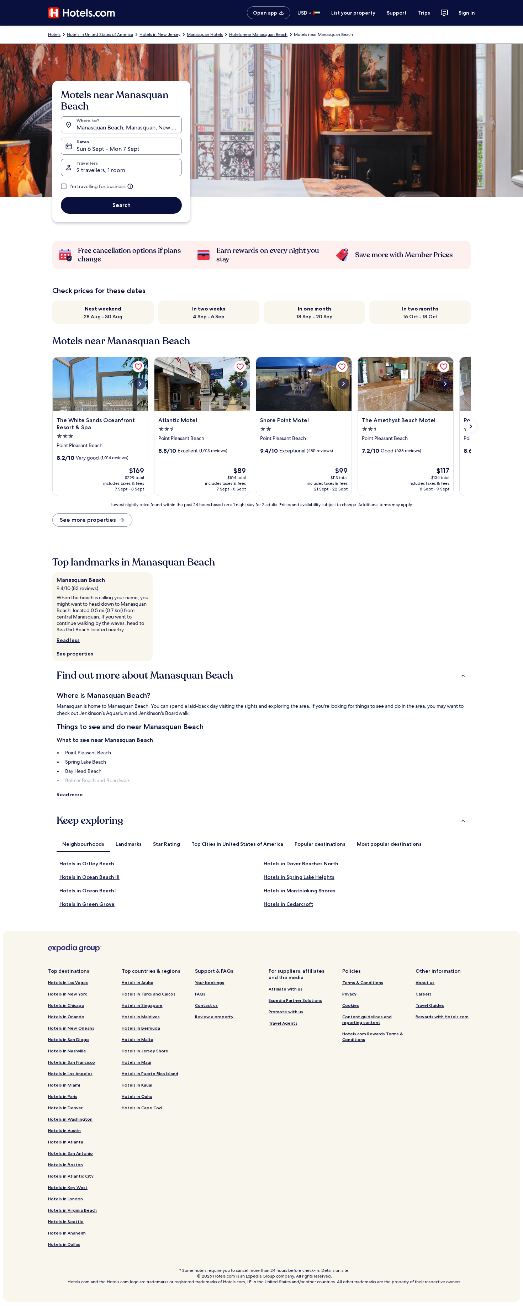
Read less (68, 640)
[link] (138, 366)
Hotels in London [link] (65, 1198)
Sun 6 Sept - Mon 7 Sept (107, 149)
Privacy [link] (349, 994)
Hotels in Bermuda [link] (141, 1028)
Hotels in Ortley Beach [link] (86, 863)
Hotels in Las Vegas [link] (68, 982)
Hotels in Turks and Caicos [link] (148, 994)
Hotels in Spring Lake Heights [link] (299, 877)
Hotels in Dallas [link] (64, 1244)
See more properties (88, 519)
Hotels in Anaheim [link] (67, 1233)
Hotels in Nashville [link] (67, 1050)
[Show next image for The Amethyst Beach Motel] (445, 383)
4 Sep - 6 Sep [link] (208, 316)
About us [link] (425, 982)
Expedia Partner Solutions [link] (295, 1000)
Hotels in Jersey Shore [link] (145, 1050)
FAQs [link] (200, 994)
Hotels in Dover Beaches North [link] (301, 863)
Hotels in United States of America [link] (100, 34)
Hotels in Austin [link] (64, 1130)
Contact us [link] (206, 1005)
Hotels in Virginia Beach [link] (72, 1210)
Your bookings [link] (209, 982)
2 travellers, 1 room (100, 170)
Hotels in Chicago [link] (66, 1005)
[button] (261, 675)
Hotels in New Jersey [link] (159, 34)
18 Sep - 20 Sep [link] (314, 316)
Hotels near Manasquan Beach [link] (258, 34)
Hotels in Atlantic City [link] (71, 1176)
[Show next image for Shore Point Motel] (343, 383)
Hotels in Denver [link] (65, 1107)
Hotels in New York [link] (67, 994)
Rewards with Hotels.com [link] (442, 1016)
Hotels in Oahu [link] (137, 1096)
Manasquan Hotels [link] (205, 34)
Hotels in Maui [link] (136, 1062)
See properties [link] (75, 654)
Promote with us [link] (286, 1011)
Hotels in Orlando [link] (66, 1016)
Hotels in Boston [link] (65, 1164)
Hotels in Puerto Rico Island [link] (150, 1073)
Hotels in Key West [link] (68, 1187)
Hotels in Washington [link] (70, 1119)
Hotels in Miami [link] (64, 1085)
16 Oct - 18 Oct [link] (420, 316)
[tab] (83, 844)
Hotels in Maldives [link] (141, 1016)
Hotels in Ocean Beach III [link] (89, 877)
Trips (424, 13)
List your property (353, 13)
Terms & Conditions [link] (362, 982)
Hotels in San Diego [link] (68, 1039)
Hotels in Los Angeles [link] (70, 1073)
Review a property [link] (214, 1016)
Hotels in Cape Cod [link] (142, 1107)
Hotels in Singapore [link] (142, 1005)
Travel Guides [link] (430, 1005)
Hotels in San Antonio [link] (70, 1153)
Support (397, 13)
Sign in (467, 13)
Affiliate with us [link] (285, 989)
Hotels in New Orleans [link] (71, 1028)
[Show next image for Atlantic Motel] (241, 383)
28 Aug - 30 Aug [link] (103, 316)
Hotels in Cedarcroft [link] (288, 904)
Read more (70, 794)
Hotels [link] (54, 34)
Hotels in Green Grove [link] (87, 904)
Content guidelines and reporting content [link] (367, 1019)
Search (121, 205)
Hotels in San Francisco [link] (71, 1062)
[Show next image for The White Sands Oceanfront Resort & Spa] (140, 383)
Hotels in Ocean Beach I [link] (88, 890)
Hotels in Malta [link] (137, 1039)
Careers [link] (424, 994)
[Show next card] (470, 426)
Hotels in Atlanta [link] (65, 1142)
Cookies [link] (350, 1005)
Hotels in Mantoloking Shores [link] (300, 890)
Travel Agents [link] (283, 1023)
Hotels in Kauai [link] (137, 1085)
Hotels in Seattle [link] (66, 1221)
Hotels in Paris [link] (62, 1096)
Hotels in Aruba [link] (137, 982)
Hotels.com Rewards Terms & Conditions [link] (372, 1036)
